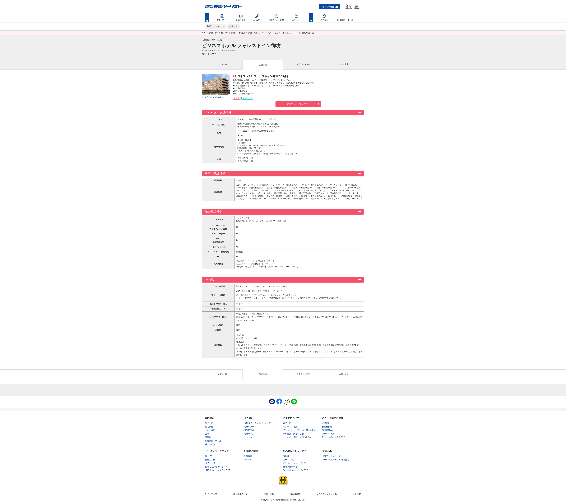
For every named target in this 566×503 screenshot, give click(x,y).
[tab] (222, 64)
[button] (329, 6)
